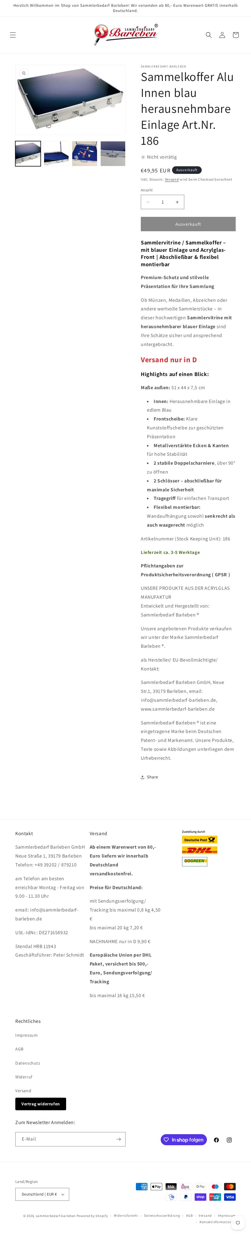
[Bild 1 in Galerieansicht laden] (28, 154)
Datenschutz (27, 1063)
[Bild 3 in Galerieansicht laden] (84, 154)
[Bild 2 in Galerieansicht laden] (56, 154)
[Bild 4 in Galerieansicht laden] (113, 154)
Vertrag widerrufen (40, 1104)
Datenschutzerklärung (162, 1215)
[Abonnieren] (118, 1139)
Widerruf (23, 1077)
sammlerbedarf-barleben (56, 1216)
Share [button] (152, 777)
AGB (19, 1049)
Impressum (26, 1035)
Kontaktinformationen (218, 1222)
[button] (13, 35)
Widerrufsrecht (126, 1215)
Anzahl (146, 190)
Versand (172, 179)
